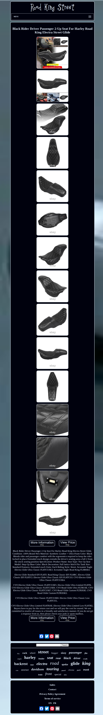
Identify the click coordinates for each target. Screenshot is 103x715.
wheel (32, 653)
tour (32, 665)
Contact (52, 689)
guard (63, 670)
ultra (65, 675)
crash (85, 659)
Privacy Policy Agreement (52, 694)
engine (19, 659)
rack (24, 653)
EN (50, 703)
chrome (71, 670)
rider (17, 670)
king (86, 663)
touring (53, 669)
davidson (37, 669)
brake (40, 675)
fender (41, 658)
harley (30, 657)
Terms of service (52, 698)
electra (41, 664)
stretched (25, 670)
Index (52, 685)
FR (54, 703)
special (57, 674)
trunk (86, 669)
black (67, 658)
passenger (75, 652)
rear (58, 658)
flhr (86, 653)
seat (50, 658)
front (48, 674)
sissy (63, 652)
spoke (65, 664)
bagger (54, 653)
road (54, 663)
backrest (21, 664)
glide (75, 663)
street (43, 651)
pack (79, 670)
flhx (18, 653)
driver (77, 658)
